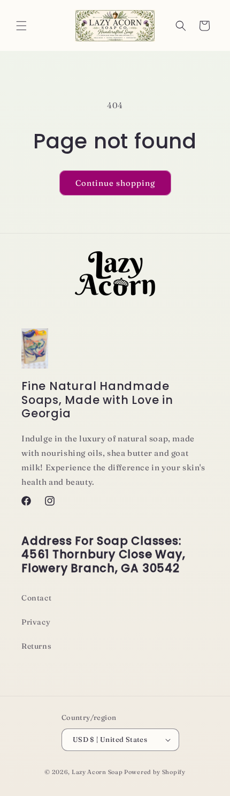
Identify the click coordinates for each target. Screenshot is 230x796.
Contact (36, 598)
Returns (36, 646)
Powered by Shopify (155, 772)
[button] (21, 25)
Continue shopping (115, 183)
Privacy (35, 622)
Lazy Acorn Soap (97, 772)
